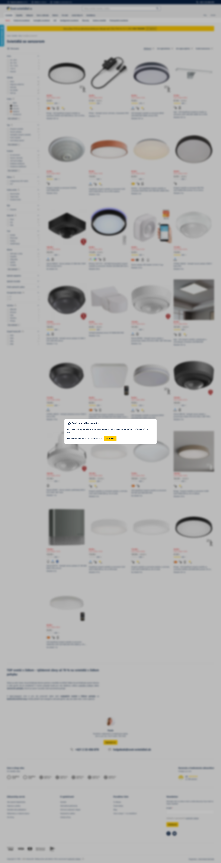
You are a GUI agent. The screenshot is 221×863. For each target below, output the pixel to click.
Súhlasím (110, 438)
